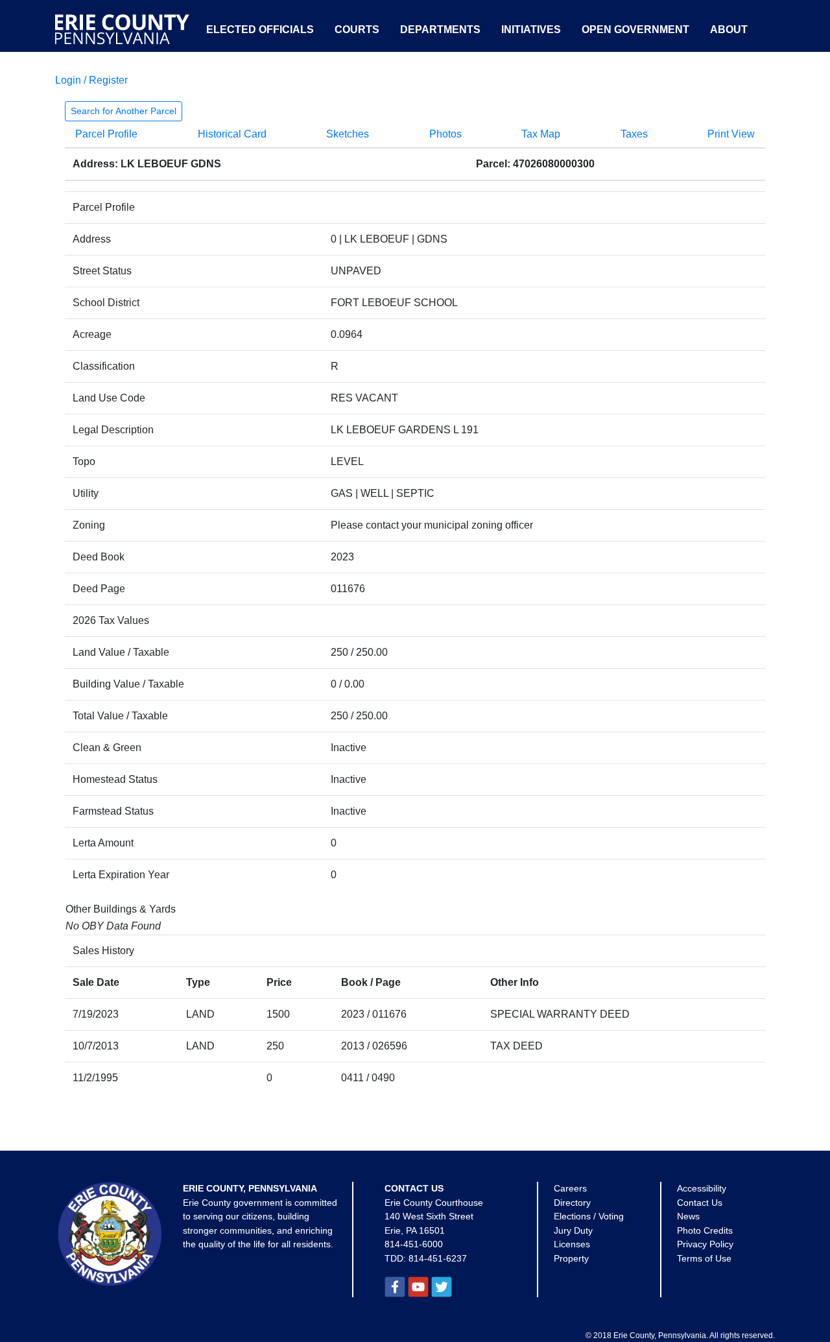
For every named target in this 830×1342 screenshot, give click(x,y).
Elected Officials (260, 29)
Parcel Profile (106, 133)
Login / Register (91, 80)
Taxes (634, 133)
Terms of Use (704, 1258)
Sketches (347, 133)
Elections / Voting (589, 1216)
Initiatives (531, 29)
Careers (570, 1188)
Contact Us (699, 1202)
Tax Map (540, 133)
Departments (440, 29)
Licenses (572, 1244)
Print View (731, 133)
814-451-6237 (438, 1258)
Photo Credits (705, 1230)
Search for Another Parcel (123, 111)
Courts (357, 29)
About (729, 29)
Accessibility (701, 1188)
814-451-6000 (414, 1244)
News (688, 1216)
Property (571, 1258)
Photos (445, 133)
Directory (572, 1202)
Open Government (635, 29)
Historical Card (232, 133)
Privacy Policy (705, 1244)
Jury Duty (573, 1230)
